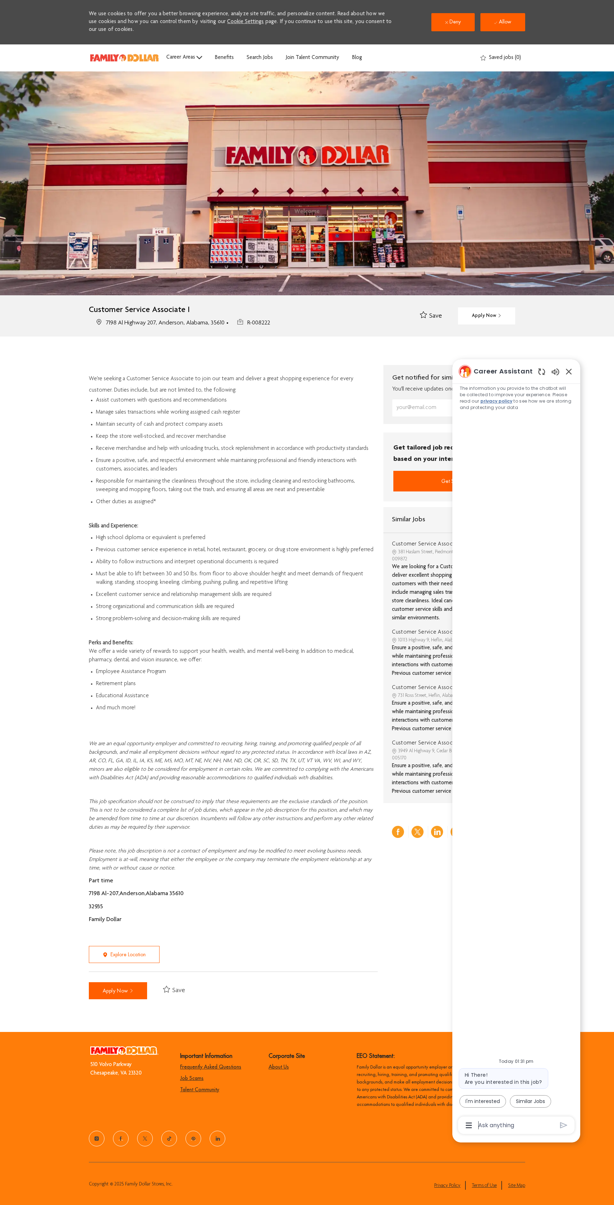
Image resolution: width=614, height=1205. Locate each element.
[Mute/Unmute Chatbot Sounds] (555, 371)
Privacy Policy (447, 1185)
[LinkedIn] (217, 1138)
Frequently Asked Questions (210, 1066)
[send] (563, 1125)
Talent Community (199, 1089)
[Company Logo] (124, 57)
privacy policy (496, 401)
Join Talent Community (312, 58)
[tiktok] (169, 1138)
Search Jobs (260, 58)
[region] (516, 748)
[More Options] (468, 1125)
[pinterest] (193, 1138)
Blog (357, 58)
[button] (486, 315)
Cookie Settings (245, 22)
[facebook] (121, 1138)
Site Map (516, 1185)
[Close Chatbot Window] (568, 371)
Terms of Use (484, 1185)
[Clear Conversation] (542, 371)
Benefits (224, 58)
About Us (279, 1066)
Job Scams (192, 1078)
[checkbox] (431, 316)
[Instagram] (96, 1138)
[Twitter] (145, 1138)
